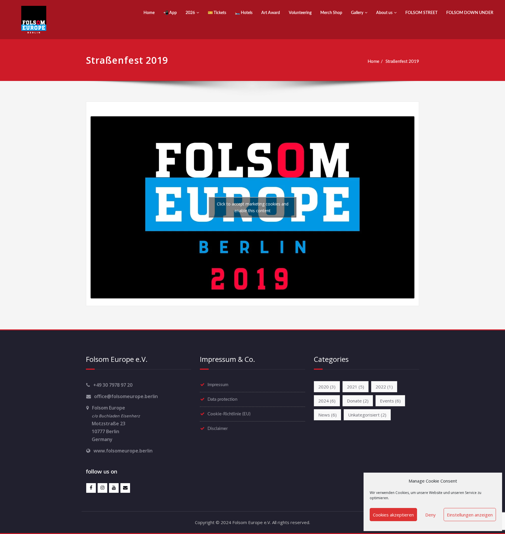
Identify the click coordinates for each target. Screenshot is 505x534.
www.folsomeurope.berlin (123, 450)
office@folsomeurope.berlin (126, 396)
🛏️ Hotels (243, 13)
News (327, 415)
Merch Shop (331, 13)
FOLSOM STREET (421, 13)
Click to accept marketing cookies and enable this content (252, 207)
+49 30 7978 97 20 (112, 385)
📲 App (170, 13)
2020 (326, 387)
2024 (326, 401)
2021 (355, 387)
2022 (384, 387)
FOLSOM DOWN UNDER (469, 13)
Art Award (270, 13)
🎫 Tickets (217, 13)
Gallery (357, 13)
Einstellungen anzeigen (470, 515)
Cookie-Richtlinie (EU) (228, 414)
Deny (430, 515)
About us (384, 13)
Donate (358, 401)
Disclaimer (217, 428)
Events (390, 401)
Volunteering (300, 13)
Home (149, 13)
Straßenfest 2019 (402, 61)
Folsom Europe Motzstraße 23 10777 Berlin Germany (113, 424)
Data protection (222, 399)
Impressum (217, 385)
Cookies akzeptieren (393, 515)
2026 (190, 13)
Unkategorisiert (367, 415)
